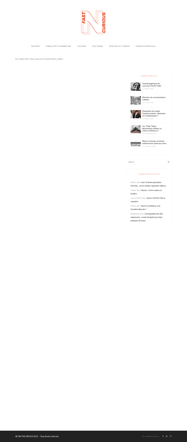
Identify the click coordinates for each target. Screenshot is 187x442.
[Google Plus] (60, 419)
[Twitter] (56, 419)
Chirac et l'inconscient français (40, 174)
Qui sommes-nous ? (151, 436)
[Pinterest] (64, 419)
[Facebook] (53, 419)
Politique (97, 46)
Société (35, 46)
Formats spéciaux (146, 46)
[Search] (169, 162)
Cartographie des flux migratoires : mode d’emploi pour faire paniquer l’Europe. (147, 217)
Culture (81, 46)
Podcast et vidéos (119, 46)
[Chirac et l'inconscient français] (40, 124)
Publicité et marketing (58, 46)
